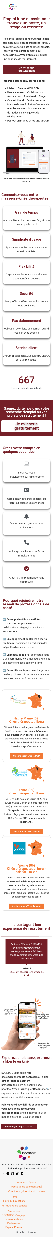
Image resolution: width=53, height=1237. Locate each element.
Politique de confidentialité (26, 1186)
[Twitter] (17, 1173)
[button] (4, 965)
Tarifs (14, 1196)
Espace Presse (13, 1227)
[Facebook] (8, 1173)
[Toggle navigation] (49, 6)
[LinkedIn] (22, 1173)
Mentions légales (26, 1182)
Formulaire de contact (14, 1205)
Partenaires (13, 1223)
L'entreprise (13, 1211)
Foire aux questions (14, 1201)
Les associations (14, 1219)
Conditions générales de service (26, 1191)
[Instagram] (12, 1173)
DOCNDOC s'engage (13, 1215)
